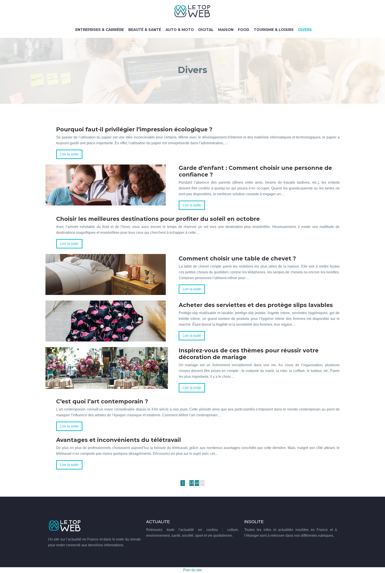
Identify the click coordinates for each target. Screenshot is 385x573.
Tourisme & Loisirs (274, 30)
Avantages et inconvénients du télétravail (118, 440)
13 (192, 483)
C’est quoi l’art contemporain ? (102, 401)
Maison (225, 30)
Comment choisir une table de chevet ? (237, 258)
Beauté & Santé (144, 30)
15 (202, 483)
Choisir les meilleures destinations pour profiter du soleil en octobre (158, 218)
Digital (206, 30)
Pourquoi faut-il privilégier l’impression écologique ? (134, 129)
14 (197, 483)
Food (243, 30)
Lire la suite (69, 154)
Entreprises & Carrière (99, 30)
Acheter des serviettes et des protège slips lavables (256, 305)
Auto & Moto (180, 30)
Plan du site (192, 570)
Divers (305, 30)
